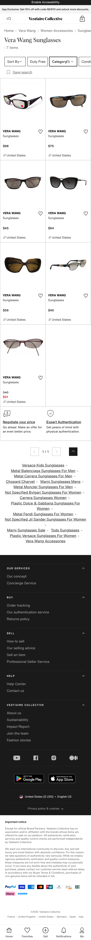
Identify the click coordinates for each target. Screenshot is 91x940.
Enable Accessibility (45, 2)
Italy (81, 916)
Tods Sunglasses (65, 530)
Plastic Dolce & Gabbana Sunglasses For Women (45, 506)
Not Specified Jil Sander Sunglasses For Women (45, 519)
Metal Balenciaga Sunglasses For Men (43, 471)
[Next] (56, 451)
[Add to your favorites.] (40, 131)
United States (46, 916)
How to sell (15, 641)
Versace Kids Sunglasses (43, 465)
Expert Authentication (63, 421)
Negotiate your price (19, 421)
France (11, 916)
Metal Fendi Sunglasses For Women (43, 514)
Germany (62, 916)
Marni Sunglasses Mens (60, 481)
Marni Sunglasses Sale (26, 530)
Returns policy (18, 618)
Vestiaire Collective (25, 705)
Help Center (16, 683)
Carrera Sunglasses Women (43, 497)
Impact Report (18, 726)
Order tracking (18, 605)
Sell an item (16, 654)
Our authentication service (28, 612)
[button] (82, 19)
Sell (11, 633)
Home (9, 30)
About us (14, 712)
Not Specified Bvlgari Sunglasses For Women (43, 492)
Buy (10, 597)
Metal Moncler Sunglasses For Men (43, 487)
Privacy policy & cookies (43, 809)
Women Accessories (57, 30)
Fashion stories (19, 740)
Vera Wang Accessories (45, 541)
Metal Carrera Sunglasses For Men (43, 476)
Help (11, 676)
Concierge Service (21, 583)
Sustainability (17, 719)
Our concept (17, 576)
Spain (73, 916)
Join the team (18, 733)
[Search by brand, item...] (8, 19)
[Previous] (34, 451)
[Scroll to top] (73, 451)
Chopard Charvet (20, 481)
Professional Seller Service (28, 661)
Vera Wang (27, 30)
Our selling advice (21, 648)
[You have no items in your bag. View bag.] (82, 19)
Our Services (18, 568)
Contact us (15, 690)
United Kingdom (27, 916)
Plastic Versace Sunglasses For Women (43, 535)
